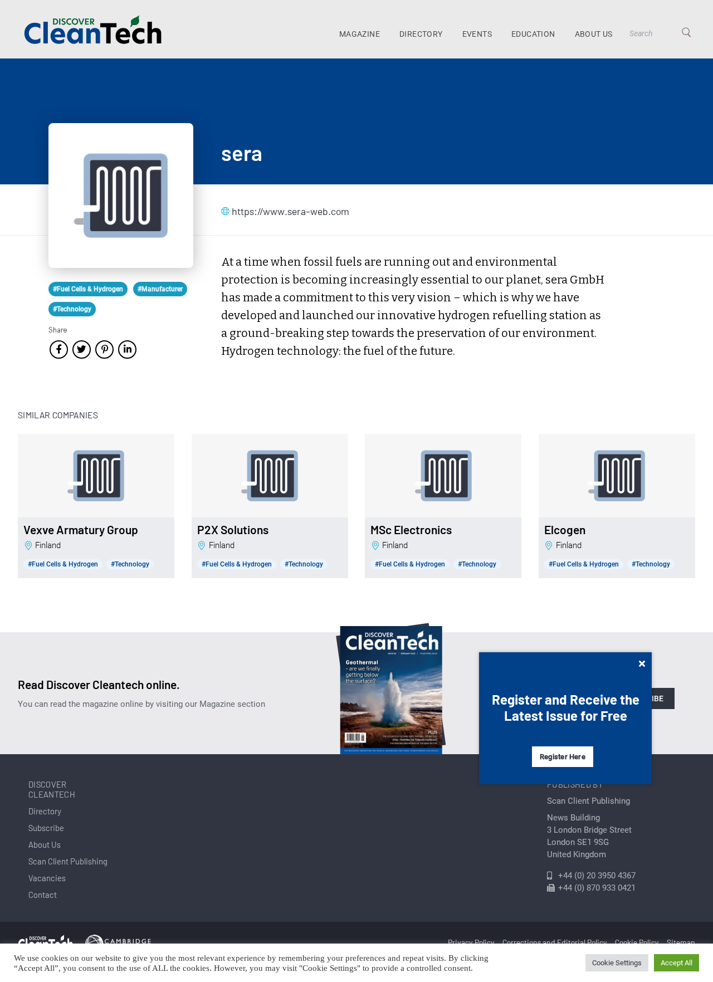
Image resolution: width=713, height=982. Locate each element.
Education (533, 34)
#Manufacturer (160, 289)
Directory (421, 34)
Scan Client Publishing (68, 861)
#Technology (72, 309)
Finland (48, 545)
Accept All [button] (676, 963)
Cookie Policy (637, 942)
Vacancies (47, 878)
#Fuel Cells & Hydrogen (88, 289)
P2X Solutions (232, 529)
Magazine (359, 34)
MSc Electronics (411, 529)
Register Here (562, 757)
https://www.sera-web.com (287, 211)
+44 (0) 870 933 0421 (597, 888)
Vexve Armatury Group (80, 529)
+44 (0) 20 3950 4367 (597, 876)
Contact (42, 895)
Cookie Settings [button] (617, 963)
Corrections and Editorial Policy (554, 942)
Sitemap (681, 942)
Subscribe (46, 828)
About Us (594, 34)
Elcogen (564, 529)
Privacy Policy (471, 942)
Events (477, 34)
